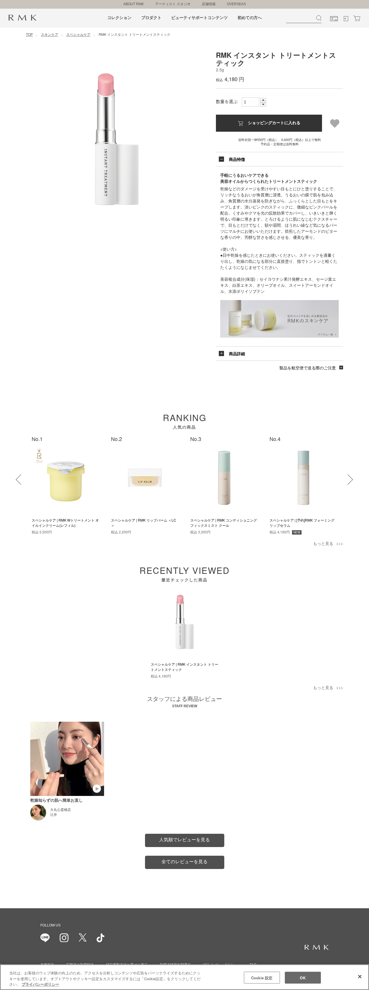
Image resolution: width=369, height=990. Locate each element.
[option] (117, 139)
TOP (29, 34)
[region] (184, 977)
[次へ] (344, 476)
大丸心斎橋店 (60, 810)
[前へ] (17, 476)
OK (302, 977)
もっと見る (323, 543)
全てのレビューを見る (184, 861)
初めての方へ (250, 17)
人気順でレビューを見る (184, 839)
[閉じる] (359, 976)
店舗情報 (209, 4)
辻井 (53, 815)
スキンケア (49, 34)
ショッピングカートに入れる (274, 122)
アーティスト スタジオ (173, 4)
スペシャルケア (78, 34)
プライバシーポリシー (40, 984)
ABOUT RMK (133, 4)
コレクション (119, 17)
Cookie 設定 (261, 977)
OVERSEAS (236, 4)
